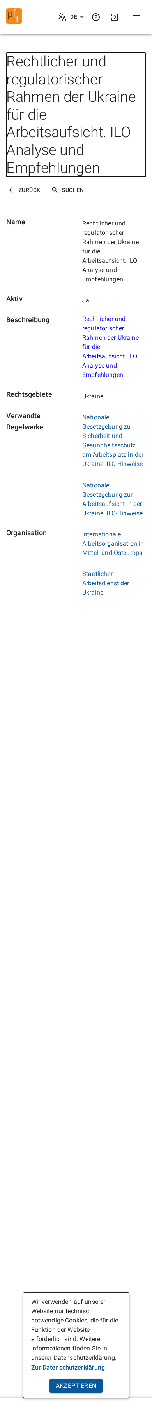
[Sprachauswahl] (62, 17)
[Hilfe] (96, 17)
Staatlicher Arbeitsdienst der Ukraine (105, 583)
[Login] (114, 17)
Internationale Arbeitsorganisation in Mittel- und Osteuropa (113, 543)
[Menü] (136, 17)
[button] (77, 17)
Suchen (73, 190)
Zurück (29, 190)
